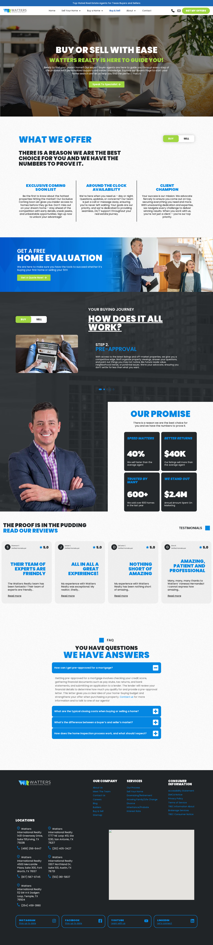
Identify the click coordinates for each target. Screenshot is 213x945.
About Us (98, 787)
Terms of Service (177, 802)
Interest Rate (134, 811)
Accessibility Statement (181, 790)
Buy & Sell (98, 811)
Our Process (133, 787)
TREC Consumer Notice (181, 814)
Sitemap (97, 815)
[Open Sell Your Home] (80, 10)
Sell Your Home (135, 791)
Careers (97, 799)
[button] (99, 389)
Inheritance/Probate (138, 807)
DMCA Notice (175, 794)
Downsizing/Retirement (139, 795)
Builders (97, 807)
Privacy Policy (175, 798)
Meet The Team (102, 791)
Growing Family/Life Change (142, 799)
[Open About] (135, 10)
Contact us (126, 697)
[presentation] (3, 358)
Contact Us (99, 795)
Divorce (131, 803)
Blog (95, 803)
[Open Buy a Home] (102, 10)
